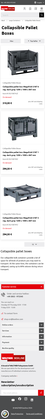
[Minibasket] (35, 8)
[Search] (41, 15)
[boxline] (10, 8)
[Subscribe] (41, 393)
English (39, 3)
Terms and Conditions (34, 414)
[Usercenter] (24, 8)
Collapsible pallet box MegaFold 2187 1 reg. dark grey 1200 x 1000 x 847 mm (21, 153)
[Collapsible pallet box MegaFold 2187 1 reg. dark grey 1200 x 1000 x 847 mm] (22, 127)
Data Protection (17, 414)
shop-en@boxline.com (13, 319)
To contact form (11, 313)
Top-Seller (34, 41)
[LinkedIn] (32, 400)
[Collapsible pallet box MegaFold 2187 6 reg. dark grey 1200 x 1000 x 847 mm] (22, 61)
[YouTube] (13, 400)
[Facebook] (19, 400)
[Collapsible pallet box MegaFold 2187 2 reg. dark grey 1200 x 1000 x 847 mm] (22, 193)
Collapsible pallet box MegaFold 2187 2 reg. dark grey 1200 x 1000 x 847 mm (21, 219)
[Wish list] (30, 8)
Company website (8, 376)
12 (33, 244)
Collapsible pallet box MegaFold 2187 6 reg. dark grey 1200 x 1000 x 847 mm (21, 88)
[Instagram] (25, 400)
